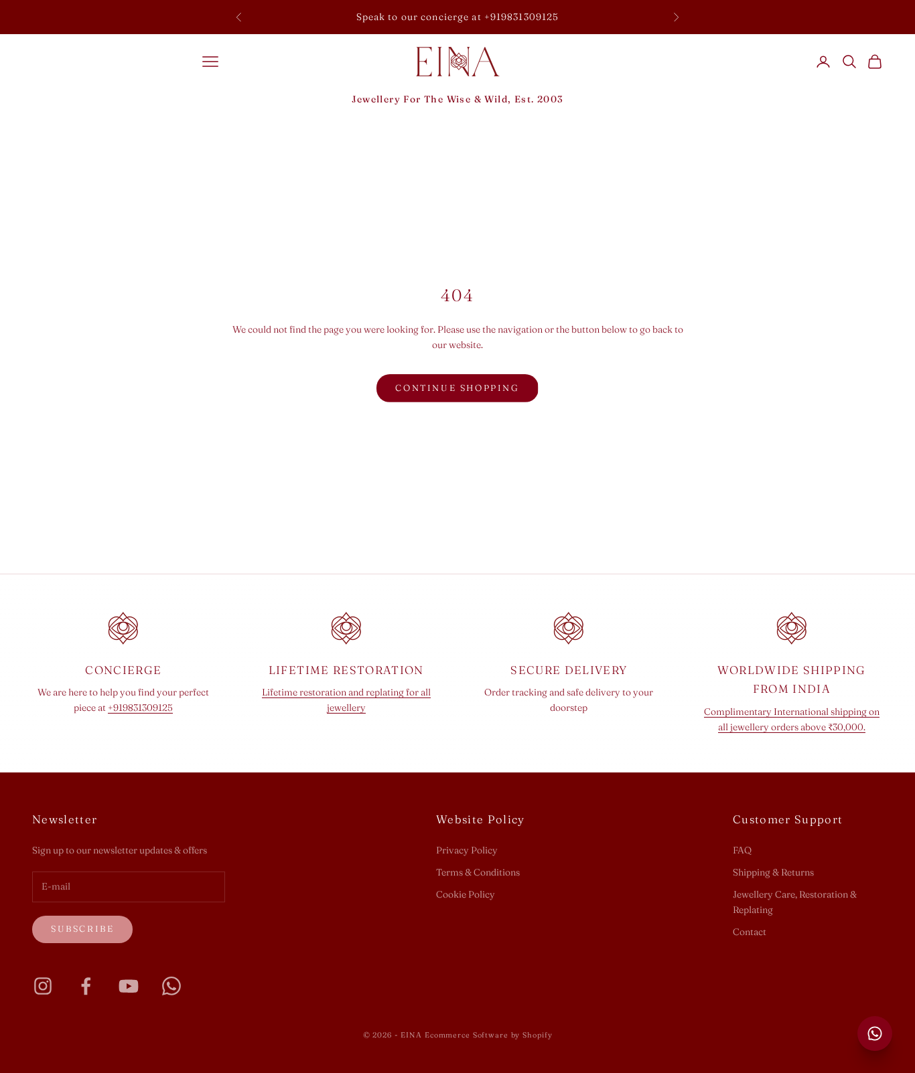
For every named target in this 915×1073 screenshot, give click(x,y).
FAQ (742, 850)
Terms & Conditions (478, 872)
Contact (749, 932)
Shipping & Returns (773, 872)
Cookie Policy (465, 894)
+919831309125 (140, 707)
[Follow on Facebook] (85, 986)
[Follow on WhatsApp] (171, 986)
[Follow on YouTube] (128, 986)
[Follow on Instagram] (43, 986)
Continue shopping (457, 387)
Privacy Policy (467, 850)
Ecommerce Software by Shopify (489, 1035)
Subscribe (82, 928)
